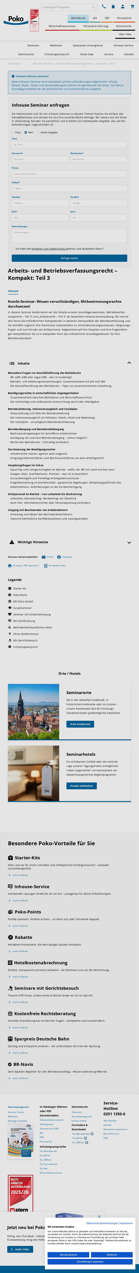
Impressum (126, 1223)
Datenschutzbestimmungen (102, 1223)
